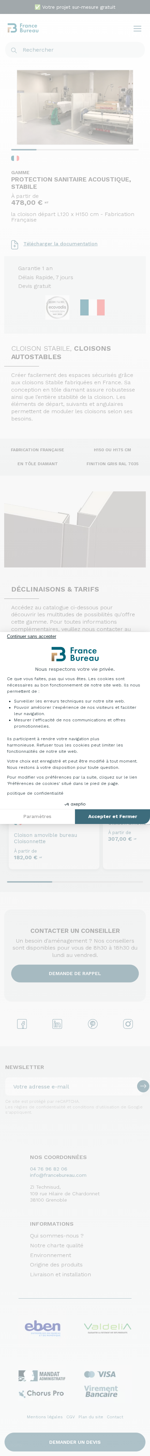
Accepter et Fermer (112, 816)
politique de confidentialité (35, 793)
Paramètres (37, 816)
